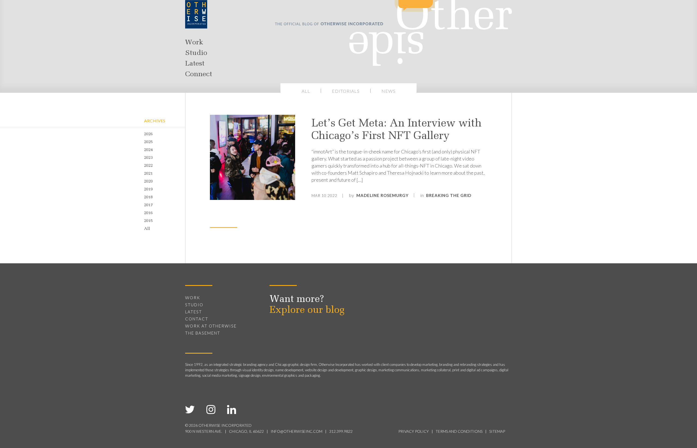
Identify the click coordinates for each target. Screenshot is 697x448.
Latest (194, 63)
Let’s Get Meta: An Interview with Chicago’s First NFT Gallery (396, 130)
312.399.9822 (341, 431)
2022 (148, 166)
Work (194, 42)
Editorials (346, 91)
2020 (148, 182)
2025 (148, 142)
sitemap (497, 431)
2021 (148, 174)
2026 (148, 134)
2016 (148, 213)
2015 (148, 221)
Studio (196, 53)
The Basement (202, 332)
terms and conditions (459, 431)
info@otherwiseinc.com (296, 431)
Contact (196, 318)
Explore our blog (307, 310)
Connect (198, 74)
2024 (148, 150)
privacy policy (413, 431)
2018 (148, 197)
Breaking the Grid (448, 195)
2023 (148, 158)
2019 (148, 189)
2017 (148, 205)
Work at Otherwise (211, 325)
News (388, 91)
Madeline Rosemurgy (382, 195)
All (306, 91)
